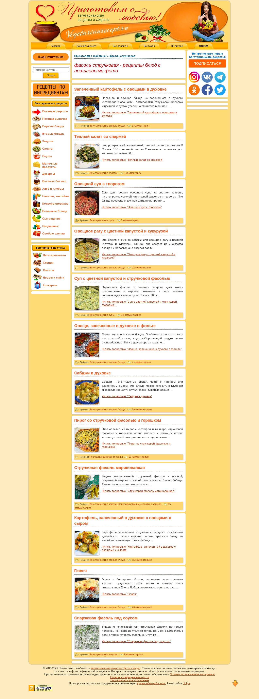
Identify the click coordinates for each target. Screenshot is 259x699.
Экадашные (50, 226)
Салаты (47, 148)
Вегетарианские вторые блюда (107, 125)
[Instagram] (194, 77)
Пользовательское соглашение (129, 680)
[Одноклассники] (194, 89)
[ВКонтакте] (207, 77)
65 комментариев (142, 560)
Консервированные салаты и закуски (139, 504)
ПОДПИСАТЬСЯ (207, 63)
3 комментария (140, 125)
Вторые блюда (53, 133)
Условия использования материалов (192, 674)
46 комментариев (142, 607)
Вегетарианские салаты (103, 173)
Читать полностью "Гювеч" (119, 594)
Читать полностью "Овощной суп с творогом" (132, 207)
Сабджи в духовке (92, 373)
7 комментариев (141, 362)
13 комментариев (138, 456)
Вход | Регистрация (51, 56)
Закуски (48, 141)
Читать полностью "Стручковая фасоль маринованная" (138, 490)
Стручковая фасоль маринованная (109, 467)
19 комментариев (142, 409)
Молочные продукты (49, 165)
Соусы (47, 156)
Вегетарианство (54, 255)
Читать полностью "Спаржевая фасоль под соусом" (136, 641)
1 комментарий (132, 173)
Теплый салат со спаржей (100, 136)
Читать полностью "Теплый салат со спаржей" (132, 159)
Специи (48, 262)
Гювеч (80, 570)
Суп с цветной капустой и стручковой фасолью (122, 278)
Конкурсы (50, 285)
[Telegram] (220, 77)
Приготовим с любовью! (90, 55)
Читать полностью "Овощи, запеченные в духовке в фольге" (142, 349)
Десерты (48, 173)
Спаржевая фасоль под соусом (106, 618)
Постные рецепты (55, 111)
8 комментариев (133, 654)
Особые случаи (53, 233)
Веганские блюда (54, 211)
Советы (48, 270)
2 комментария (130, 220)
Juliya (186, 683)
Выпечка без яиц (54, 181)
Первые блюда (53, 126)
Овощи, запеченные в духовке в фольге (115, 325)
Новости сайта (53, 277)
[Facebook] (207, 89)
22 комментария (141, 267)
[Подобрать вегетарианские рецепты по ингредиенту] (51, 95)
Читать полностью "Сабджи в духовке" (127, 396)
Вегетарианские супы (101, 220)
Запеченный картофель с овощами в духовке (120, 89)
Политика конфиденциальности (129, 677)
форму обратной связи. (151, 683)
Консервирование (55, 203)
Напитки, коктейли (55, 196)
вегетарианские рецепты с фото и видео (115, 668)
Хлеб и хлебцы (53, 188)
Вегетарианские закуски (103, 504)
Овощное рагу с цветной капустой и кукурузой (121, 231)
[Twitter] (220, 89)
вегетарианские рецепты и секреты (93, 17)
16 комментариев (131, 315)
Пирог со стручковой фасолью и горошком (117, 420)
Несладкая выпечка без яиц (105, 456)
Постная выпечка (54, 118)
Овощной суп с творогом (99, 184)
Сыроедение (51, 218)
